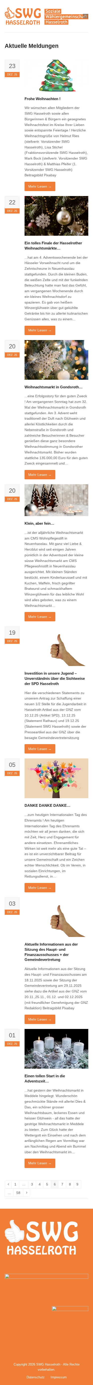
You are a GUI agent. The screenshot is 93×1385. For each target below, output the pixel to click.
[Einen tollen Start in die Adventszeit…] (57, 1048)
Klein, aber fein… (39, 523)
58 (19, 1193)
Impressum (59, 1377)
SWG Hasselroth (48, 1364)
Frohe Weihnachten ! (43, 99)
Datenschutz (36, 1377)
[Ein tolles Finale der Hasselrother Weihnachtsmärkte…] (57, 215)
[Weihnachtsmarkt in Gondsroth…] (57, 359)
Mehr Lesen (40, 186)
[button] (85, 16)
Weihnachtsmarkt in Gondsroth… (54, 387)
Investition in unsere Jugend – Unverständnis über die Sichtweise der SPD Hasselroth (55, 678)
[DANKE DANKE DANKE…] (57, 778)
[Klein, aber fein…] (57, 500)
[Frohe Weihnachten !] (57, 75)
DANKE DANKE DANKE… (47, 805)
